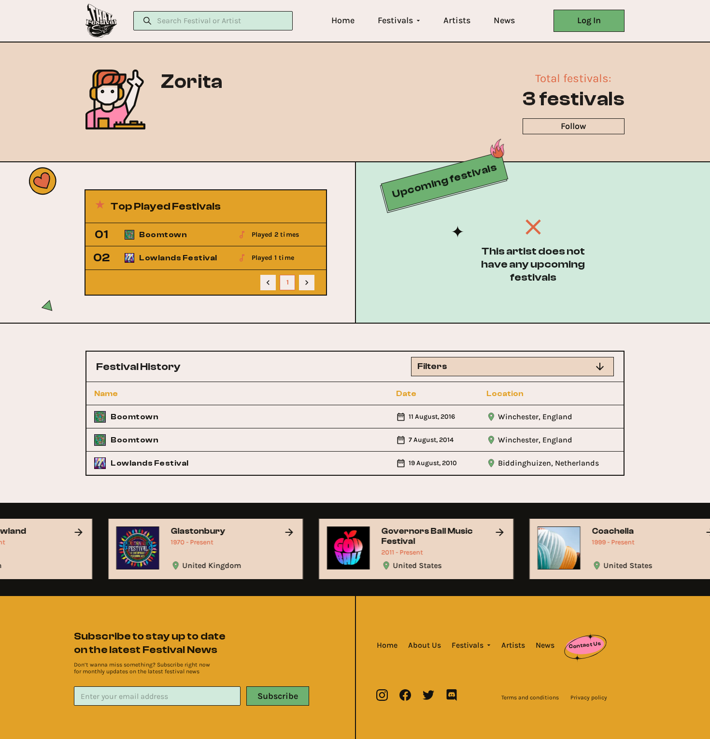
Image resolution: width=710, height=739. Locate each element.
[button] (343, 20)
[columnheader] (146, 393)
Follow (573, 126)
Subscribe (277, 696)
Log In (589, 20)
